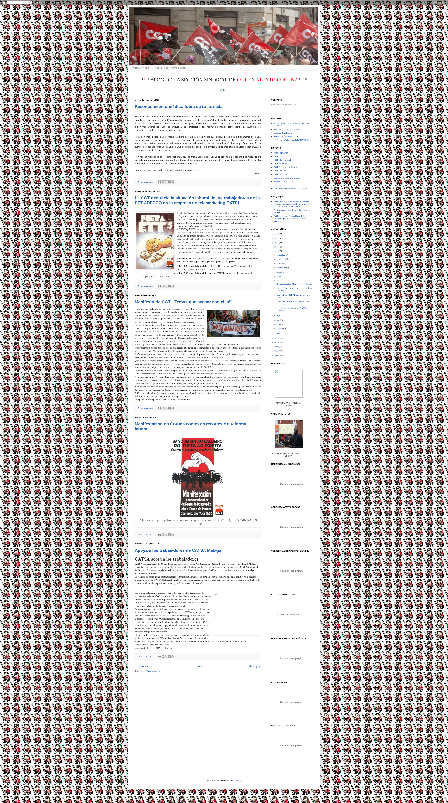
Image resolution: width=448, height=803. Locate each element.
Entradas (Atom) (153, 671)
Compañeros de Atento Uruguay (287, 177)
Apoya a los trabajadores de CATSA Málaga (178, 550)
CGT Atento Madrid (282, 159)
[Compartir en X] (166, 182)
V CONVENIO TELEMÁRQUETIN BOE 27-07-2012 (292, 124)
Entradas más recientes (145, 666)
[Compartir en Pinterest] (172, 182)
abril (279, 319)
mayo (279, 315)
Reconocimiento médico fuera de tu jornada (179, 106)
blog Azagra (279, 184)
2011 (276, 338)
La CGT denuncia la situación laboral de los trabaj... (294, 289)
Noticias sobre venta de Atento (172, 67)
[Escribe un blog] (162, 182)
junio (279, 280)
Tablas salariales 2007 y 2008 (286, 136)
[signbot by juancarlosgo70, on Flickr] (224, 90)
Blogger (239, 780)
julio (279, 276)
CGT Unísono (280, 170)
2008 (276, 350)
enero (279, 332)
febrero (280, 328)
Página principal (141, 67)
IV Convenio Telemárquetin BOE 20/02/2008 (293, 139)
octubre (280, 263)
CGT (276, 156)
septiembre (281, 267)
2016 (276, 233)
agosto (280, 271)
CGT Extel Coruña (281, 163)
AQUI (167, 644)
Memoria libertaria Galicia (284, 181)
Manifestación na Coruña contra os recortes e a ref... (294, 302)
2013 (276, 246)
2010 (276, 342)
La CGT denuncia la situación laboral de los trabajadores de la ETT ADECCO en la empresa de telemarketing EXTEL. (197, 200)
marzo (279, 324)
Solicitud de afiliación (283, 132)
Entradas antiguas (252, 666)
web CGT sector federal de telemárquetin (291, 188)
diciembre (281, 254)
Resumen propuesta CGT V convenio (289, 129)
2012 (276, 250)
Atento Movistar (281, 152)
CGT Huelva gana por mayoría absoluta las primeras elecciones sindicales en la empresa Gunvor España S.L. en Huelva (292, 204)
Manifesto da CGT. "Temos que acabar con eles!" (183, 302)
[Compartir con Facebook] (169, 182)
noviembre (281, 259)
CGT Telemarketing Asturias (286, 167)
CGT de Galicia (280, 174)
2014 (276, 242)
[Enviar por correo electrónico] (159, 182)
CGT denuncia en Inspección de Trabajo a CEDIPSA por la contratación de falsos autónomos (291, 219)
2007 (276, 355)
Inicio (200, 666)
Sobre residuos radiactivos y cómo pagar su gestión (292, 211)
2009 (276, 346)
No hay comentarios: (146, 182)
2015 (276, 238)
